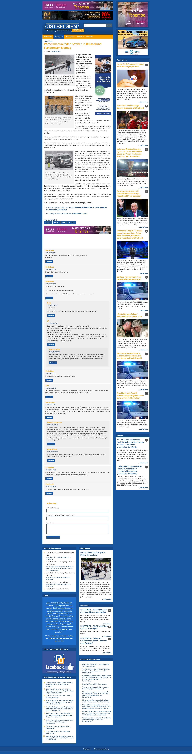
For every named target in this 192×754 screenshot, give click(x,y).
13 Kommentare (56, 51)
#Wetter (78, 207)
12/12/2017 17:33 (51, 470)
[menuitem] (48, 37)
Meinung (69, 37)
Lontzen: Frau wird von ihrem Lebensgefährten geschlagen (59, 696)
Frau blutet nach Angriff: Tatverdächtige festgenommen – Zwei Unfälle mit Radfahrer (59, 684)
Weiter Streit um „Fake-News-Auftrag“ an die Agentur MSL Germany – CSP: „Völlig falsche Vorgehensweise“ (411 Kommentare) (96, 694)
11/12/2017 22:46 (51, 388)
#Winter (85, 207)
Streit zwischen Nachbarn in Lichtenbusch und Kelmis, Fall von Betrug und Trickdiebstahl (60, 721)
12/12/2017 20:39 (52, 452)
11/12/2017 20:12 (52, 323)
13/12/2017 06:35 (51, 486)
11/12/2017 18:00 (51, 284)
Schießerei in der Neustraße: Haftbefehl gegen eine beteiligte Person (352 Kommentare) (96, 719)
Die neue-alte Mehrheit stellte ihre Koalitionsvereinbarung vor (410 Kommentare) (96, 701)
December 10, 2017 (80, 213)
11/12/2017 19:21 (52, 305)
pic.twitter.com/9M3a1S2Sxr (56, 210)
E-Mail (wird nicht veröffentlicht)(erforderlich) (61, 515)
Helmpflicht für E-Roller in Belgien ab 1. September (58, 558)
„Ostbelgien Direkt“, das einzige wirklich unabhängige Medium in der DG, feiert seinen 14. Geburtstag (60, 737)
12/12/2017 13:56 (51, 404)
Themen (58, 37)
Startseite (48, 37)
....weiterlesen (107, 599)
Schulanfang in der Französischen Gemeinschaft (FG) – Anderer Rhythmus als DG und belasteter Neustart (60, 702)
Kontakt (89, 37)
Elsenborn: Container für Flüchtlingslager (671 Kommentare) (95, 665)
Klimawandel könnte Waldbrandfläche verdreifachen (58, 727)
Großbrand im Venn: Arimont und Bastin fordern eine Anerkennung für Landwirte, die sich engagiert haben (60, 568)
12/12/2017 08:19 (54, 352)
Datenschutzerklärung (101, 749)
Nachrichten (48, 41)
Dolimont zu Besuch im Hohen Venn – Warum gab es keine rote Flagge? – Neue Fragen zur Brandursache (59, 690)
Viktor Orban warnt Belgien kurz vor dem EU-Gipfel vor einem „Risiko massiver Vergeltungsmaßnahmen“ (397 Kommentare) (96, 706)
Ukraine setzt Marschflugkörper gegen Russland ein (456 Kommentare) (95, 688)
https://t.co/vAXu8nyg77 (97, 207)
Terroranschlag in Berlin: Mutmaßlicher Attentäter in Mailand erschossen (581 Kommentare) (96, 670)
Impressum (87, 749)
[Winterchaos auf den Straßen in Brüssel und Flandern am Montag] (59, 64)
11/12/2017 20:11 (51, 373)
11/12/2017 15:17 (51, 253)
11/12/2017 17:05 (51, 269)
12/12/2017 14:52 (52, 425)
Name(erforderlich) (52, 508)
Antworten (49, 261)
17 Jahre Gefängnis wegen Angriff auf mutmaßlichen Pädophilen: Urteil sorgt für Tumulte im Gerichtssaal (60, 708)
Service (79, 37)
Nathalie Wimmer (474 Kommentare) (94, 684)
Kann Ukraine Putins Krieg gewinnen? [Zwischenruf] (58, 732)
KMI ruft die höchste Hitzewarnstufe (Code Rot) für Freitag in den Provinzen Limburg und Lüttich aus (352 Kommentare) (96, 713)
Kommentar (50, 523)
